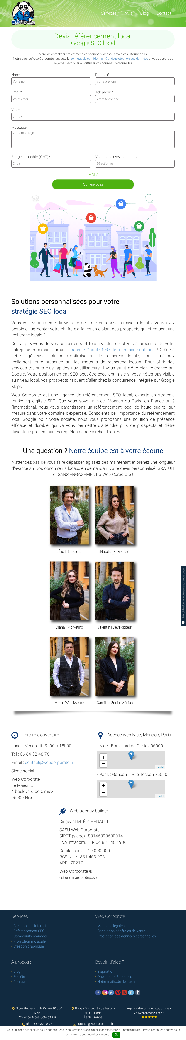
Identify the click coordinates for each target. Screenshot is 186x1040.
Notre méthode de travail (117, 981)
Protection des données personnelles (126, 936)
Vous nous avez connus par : (118, 157)
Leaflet (160, 767)
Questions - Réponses (114, 976)
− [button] (103, 764)
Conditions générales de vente (121, 931)
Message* (19, 127)
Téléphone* (104, 92)
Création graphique (28, 946)
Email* (16, 92)
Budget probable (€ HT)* (30, 157)
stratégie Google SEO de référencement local (111, 349)
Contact (164, 13)
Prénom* (102, 75)
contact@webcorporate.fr (49, 762)
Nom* (16, 75)
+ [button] (103, 757)
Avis (128, 13)
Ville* (15, 110)
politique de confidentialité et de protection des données (109, 58)
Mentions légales (111, 926)
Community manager (30, 936)
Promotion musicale (29, 941)
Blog (144, 13)
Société (19, 976)
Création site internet (29, 926)
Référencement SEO (29, 931)
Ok (116, 1034)
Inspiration (105, 971)
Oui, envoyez (93, 184)
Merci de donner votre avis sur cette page (183, 594)
